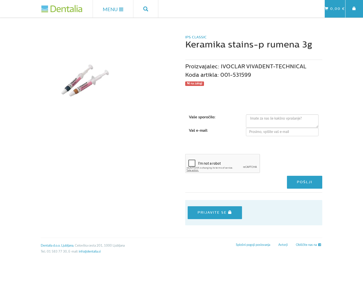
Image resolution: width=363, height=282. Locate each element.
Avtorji (283, 245)
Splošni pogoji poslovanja (253, 245)
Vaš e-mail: (198, 130)
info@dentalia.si (90, 251)
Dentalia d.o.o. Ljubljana (57, 245)
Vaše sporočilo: (202, 117)
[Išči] (145, 9)
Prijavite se (213, 212)
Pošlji (304, 182)
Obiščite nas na (307, 245)
